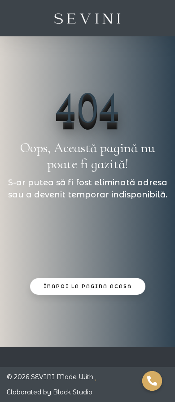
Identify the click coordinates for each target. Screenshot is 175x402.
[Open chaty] (152, 381)
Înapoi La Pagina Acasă (88, 286)
